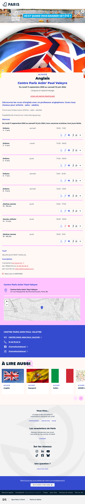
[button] (42, 307)
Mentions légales (7, 492)
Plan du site (79, 492)
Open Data (53, 492)
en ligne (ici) (17, 263)
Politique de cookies (66, 492)
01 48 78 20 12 (22, 266)
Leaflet (63, 320)
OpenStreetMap (72, 320)
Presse (45, 492)
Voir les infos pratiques (42, 96)
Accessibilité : (28, 492)
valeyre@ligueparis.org (24, 269)
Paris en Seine (35, 500)
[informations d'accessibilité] (71, 135)
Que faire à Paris (18, 500)
